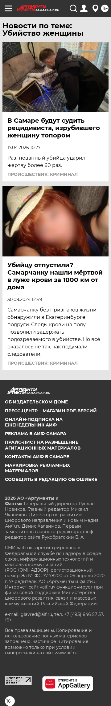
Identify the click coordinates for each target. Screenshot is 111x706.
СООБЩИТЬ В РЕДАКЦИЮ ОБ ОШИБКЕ (51, 479)
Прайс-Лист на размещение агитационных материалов (42, 444)
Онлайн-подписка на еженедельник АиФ (34, 422)
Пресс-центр (21, 411)
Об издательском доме (36, 402)
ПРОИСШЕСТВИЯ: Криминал (42, 174)
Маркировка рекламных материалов (37, 468)
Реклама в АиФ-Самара (35, 433)
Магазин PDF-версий (70, 411)
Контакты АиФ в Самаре (37, 456)
